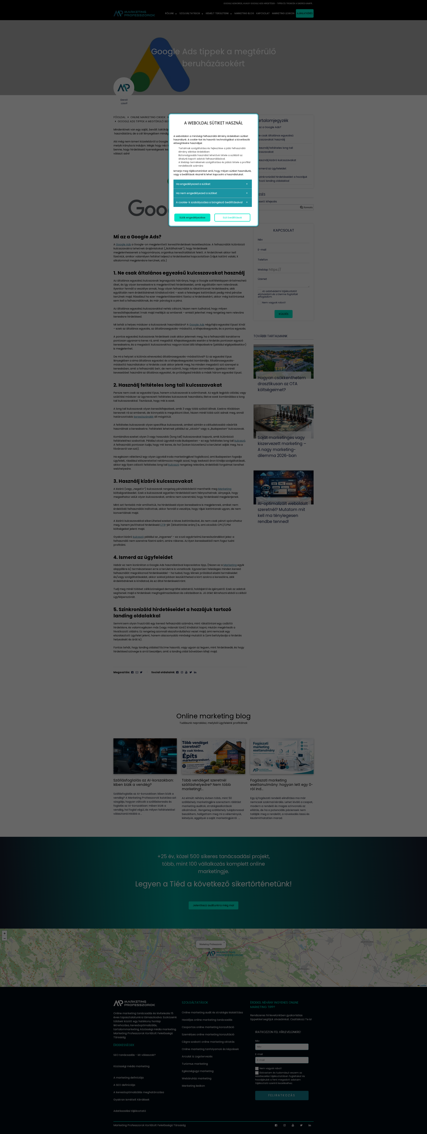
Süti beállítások (232, 217)
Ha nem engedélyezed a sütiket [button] (196, 193)
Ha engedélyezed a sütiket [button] (193, 184)
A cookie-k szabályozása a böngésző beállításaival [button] (209, 202)
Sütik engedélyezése (192, 217)
